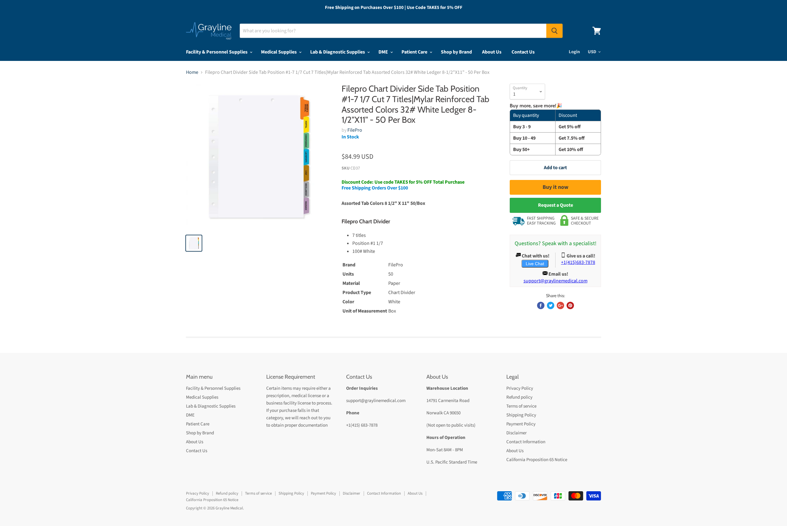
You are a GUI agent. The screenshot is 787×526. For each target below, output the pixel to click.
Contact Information (525, 442)
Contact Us (523, 52)
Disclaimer (516, 433)
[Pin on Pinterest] (570, 305)
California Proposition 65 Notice (536, 459)
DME (383, 52)
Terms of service (521, 406)
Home (192, 72)
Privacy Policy (519, 388)
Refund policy (519, 397)
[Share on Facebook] (540, 305)
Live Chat (535, 263)
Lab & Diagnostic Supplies (338, 52)
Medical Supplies (279, 52)
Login (574, 52)
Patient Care (414, 52)
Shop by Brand (456, 52)
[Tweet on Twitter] (550, 305)
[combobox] (393, 31)
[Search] (554, 31)
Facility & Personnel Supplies (217, 52)
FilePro (354, 130)
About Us (491, 52)
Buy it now (555, 187)
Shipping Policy (521, 415)
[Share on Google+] (560, 305)
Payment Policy (521, 424)
